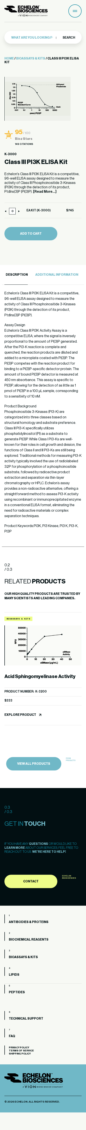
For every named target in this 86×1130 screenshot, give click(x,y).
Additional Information (56, 274)
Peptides (17, 992)
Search (69, 37)
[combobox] (33, 38)
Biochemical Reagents (29, 939)
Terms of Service (21, 1050)
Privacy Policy (19, 1047)
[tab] (16, 275)
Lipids (14, 974)
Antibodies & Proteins (29, 922)
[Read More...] (44, 191)
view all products (33, 763)
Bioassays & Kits (30, 58)
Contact (31, 881)
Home (9, 58)
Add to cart (31, 233)
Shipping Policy (20, 1054)
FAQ (12, 1036)
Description (17, 274)
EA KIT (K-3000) (38, 210)
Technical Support (26, 1018)
